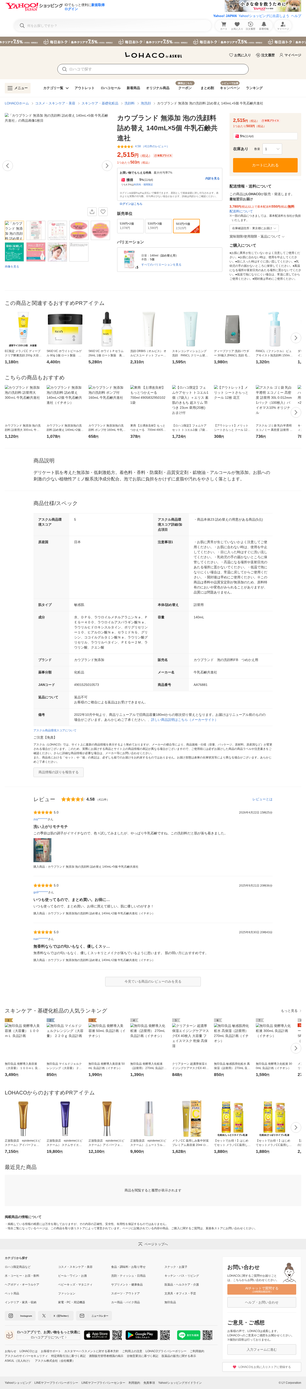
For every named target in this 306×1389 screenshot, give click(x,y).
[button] (272, 148)
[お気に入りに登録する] (103, 211)
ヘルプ (296, 16)
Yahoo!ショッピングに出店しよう (264, 16)
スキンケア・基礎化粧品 (100, 103)
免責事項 (149, 1382)
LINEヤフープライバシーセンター (103, 1382)
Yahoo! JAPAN (225, 16)
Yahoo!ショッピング (18, 1382)
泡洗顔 (146, 103)
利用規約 (134, 1382)
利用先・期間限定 (143, 184)
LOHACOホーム (17, 103)
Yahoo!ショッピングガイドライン (180, 1382)
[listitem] (31, 1266)
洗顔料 (130, 103)
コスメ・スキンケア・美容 (55, 103)
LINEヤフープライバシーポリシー (56, 1382)
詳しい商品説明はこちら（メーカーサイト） (184, 720)
